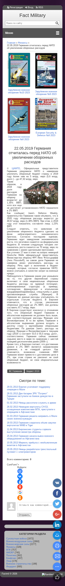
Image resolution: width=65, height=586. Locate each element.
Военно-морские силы (17, 544)
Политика (11, 555)
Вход (30, 7)
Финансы (11, 547)
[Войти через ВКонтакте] (20, 476)
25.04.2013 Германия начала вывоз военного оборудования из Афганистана (30, 437)
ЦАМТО (16, 168)
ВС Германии (15, 371)
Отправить (24, 515)
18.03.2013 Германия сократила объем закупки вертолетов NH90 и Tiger (31, 424)
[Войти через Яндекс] (20, 487)
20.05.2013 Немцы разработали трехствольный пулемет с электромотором (31, 450)
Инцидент (11, 566)
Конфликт (11, 558)
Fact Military (32, 15)
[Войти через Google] (20, 492)
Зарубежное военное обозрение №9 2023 (46, 92)
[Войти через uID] (20, 471)
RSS (40, 7)
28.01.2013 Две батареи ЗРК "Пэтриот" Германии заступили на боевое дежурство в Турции (30, 396)
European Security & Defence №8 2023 (46, 134)
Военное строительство (18, 563)
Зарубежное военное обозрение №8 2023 (19, 138)
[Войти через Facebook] (20, 481)
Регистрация (16, 7)
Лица (8, 561)
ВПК (8, 549)
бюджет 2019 (32, 371)
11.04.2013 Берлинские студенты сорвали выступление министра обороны (29, 430)
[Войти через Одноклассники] (20, 497)
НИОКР (10, 552)
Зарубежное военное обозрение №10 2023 (19, 91)
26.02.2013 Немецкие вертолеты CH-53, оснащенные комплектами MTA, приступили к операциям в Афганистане (31, 409)
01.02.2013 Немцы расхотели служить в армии (31, 402)
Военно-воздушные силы (19, 541)
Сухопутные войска (16, 538)
